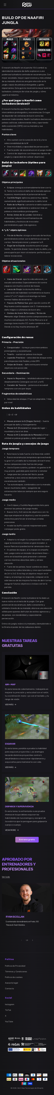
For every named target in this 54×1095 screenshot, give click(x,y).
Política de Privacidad (15, 966)
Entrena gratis (27, 839)
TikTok (8, 1010)
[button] (5, 4)
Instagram (9, 1004)
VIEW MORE (10, 830)
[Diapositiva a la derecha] (32, 940)
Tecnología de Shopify (34, 1088)
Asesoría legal (11, 983)
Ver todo (6, 877)
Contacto (9, 988)
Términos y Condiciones (16, 971)
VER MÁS (9, 704)
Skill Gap (21, 1088)
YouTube (9, 1021)
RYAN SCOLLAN (15, 916)
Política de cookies (13, 977)
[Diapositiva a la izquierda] (21, 940)
